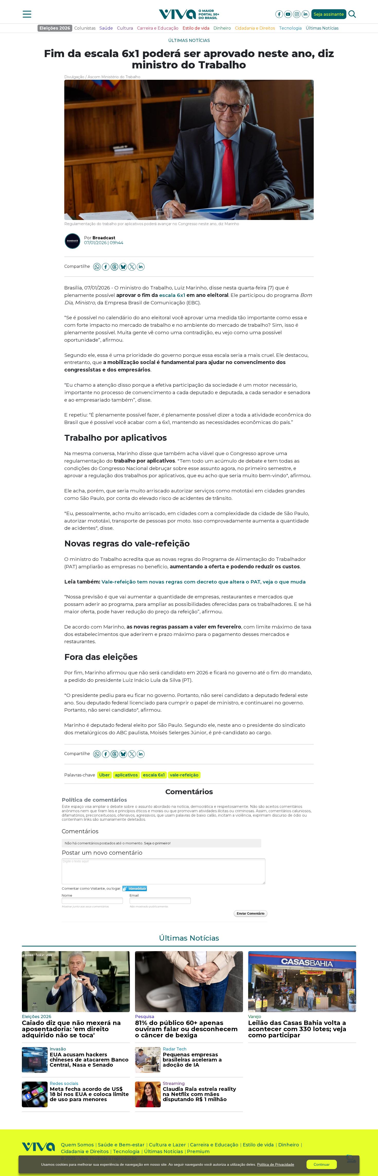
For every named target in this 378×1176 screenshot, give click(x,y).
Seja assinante (329, 14)
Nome (67, 895)
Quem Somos (77, 1145)
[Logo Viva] (38, 1153)
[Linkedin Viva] (305, 13)
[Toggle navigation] (27, 14)
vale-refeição (184, 775)
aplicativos (126, 775)
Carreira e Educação (157, 28)
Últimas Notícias (322, 28)
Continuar (322, 1164)
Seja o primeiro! (157, 843)
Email (134, 895)
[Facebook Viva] (279, 13)
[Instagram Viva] (297, 13)
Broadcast (104, 237)
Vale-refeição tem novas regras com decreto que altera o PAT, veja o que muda (204, 582)
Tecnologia (290, 28)
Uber (104, 775)
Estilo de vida (196, 28)
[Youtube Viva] (288, 13)
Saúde (106, 28)
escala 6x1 (172, 295)
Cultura (125, 28)
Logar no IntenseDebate (134, 888)
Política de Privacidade (275, 1164)
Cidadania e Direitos (255, 28)
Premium (198, 1151)
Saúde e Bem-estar (121, 1145)
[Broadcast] (70, 241)
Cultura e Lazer (167, 1145)
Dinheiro (222, 28)
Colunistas (84, 28)
